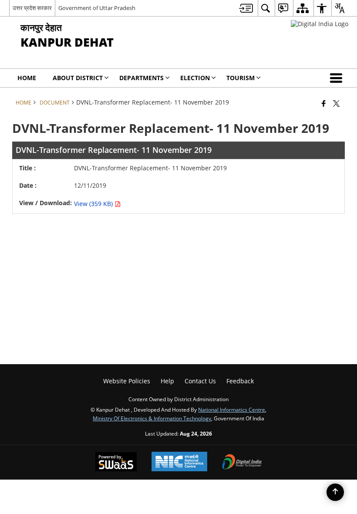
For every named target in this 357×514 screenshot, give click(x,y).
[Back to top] (335, 492)
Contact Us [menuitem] (200, 381)
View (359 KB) (94, 204)
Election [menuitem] (195, 78)
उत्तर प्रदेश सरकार (32, 8)
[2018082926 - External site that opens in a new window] (319, 24)
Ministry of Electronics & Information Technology (152, 418)
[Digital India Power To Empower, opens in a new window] (242, 463)
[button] (337, 78)
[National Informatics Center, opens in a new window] (179, 462)
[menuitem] (246, 8)
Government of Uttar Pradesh (96, 8)
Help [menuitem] (167, 381)
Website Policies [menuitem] (126, 381)
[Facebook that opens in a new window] (323, 103)
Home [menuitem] (26, 78)
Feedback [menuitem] (240, 381)
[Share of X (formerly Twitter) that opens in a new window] (336, 103)
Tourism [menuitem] (240, 78)
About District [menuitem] (78, 78)
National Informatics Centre (231, 409)
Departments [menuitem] (141, 78)
